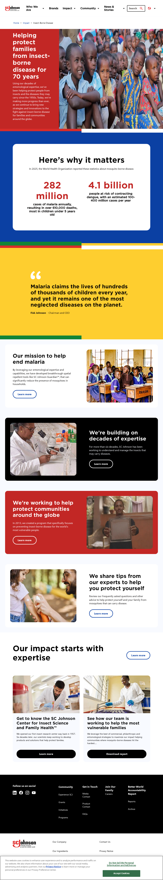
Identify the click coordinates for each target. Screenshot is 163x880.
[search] (141, 8)
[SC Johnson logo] (24, 843)
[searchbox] (134, 8)
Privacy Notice (53, 866)
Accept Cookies (121, 873)
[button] (152, 8)
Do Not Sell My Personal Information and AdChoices (121, 864)
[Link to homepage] (12, 8)
